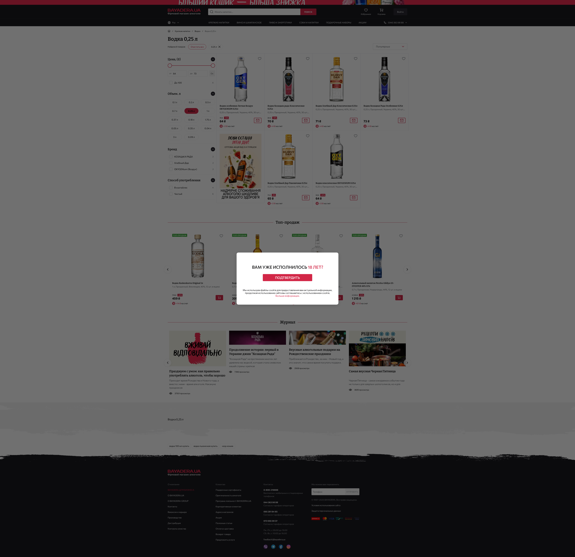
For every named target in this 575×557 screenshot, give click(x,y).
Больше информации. (288, 295)
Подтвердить (287, 278)
